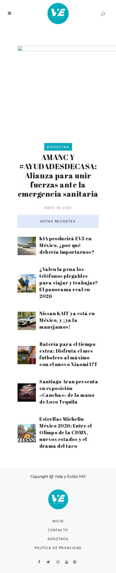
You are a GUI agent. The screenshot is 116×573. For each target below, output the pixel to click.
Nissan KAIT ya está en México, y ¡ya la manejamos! (67, 320)
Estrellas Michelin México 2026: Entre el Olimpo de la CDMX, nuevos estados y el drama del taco (65, 432)
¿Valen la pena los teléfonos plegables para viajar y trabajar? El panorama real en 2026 (68, 282)
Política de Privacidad (58, 548)
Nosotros (58, 539)
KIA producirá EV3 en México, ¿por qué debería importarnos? (66, 245)
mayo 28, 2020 (58, 208)
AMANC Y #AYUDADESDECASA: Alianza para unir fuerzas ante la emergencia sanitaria (58, 175)
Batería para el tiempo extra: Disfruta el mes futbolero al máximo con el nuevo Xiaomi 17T (68, 354)
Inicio (58, 521)
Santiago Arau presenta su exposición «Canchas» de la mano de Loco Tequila (68, 391)
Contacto (58, 530)
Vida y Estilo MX (70, 477)
